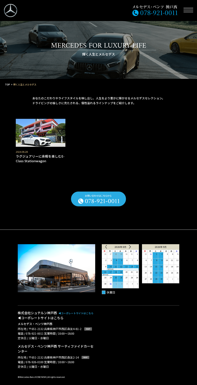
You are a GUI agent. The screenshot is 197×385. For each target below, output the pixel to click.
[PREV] (109, 247)
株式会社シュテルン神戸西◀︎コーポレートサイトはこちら (55, 315)
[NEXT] (131, 247)
